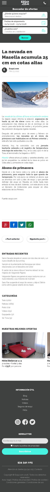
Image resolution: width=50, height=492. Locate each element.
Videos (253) (7, 311)
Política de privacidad (21, 480)
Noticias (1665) (8, 304)
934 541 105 (25, 462)
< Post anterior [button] (12, 239)
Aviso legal (6, 480)
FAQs (25, 410)
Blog (25, 396)
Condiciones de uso (35, 482)
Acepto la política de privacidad (26, 446)
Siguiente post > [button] (37, 239)
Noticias (25, 399)
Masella (5, 158)
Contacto (38, 469)
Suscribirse (25, 451)
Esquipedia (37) (8, 314)
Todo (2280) (6, 300)
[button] (45, 3)
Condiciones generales (16, 482)
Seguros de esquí (25, 407)
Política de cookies (39, 480)
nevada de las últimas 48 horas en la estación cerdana (26, 116)
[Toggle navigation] (4, 3)
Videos (25, 403)
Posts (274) (6, 307)
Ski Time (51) (7, 318)
